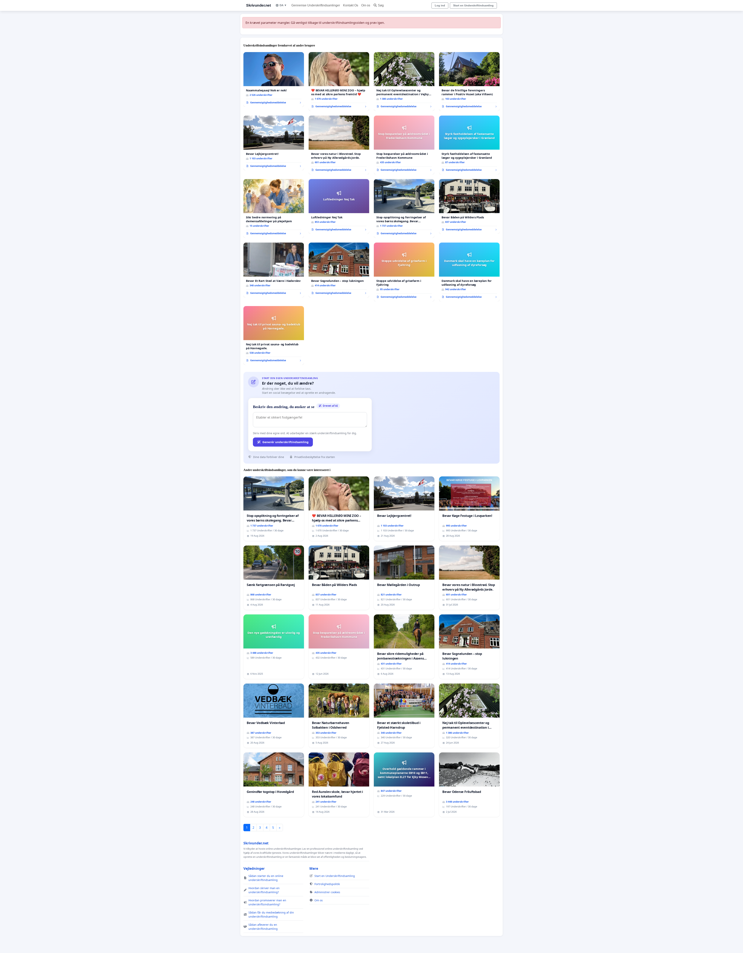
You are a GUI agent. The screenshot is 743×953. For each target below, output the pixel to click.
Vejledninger (254, 868)
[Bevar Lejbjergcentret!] (273, 143)
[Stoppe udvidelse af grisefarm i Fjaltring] (404, 272)
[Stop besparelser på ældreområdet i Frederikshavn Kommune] (404, 145)
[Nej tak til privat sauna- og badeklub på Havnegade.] (273, 335)
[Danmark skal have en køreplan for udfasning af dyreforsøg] (469, 272)
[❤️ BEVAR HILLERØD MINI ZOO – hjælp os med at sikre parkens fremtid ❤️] (339, 81)
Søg (381, 5)
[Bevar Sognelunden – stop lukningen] (339, 270)
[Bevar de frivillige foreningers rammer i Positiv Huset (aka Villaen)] (469, 81)
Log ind (440, 5)
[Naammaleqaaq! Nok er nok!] (273, 79)
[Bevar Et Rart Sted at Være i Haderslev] (273, 270)
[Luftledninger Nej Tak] (339, 206)
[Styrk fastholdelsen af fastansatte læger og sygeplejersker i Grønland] (469, 145)
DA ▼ (283, 5)
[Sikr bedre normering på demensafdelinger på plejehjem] (273, 208)
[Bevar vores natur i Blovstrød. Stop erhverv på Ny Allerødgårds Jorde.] (339, 145)
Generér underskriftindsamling (285, 442)
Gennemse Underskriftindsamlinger (315, 5)
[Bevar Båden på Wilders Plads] (469, 206)
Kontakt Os (350, 5)
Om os (365, 5)
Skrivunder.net (258, 5)
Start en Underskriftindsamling (473, 5)
